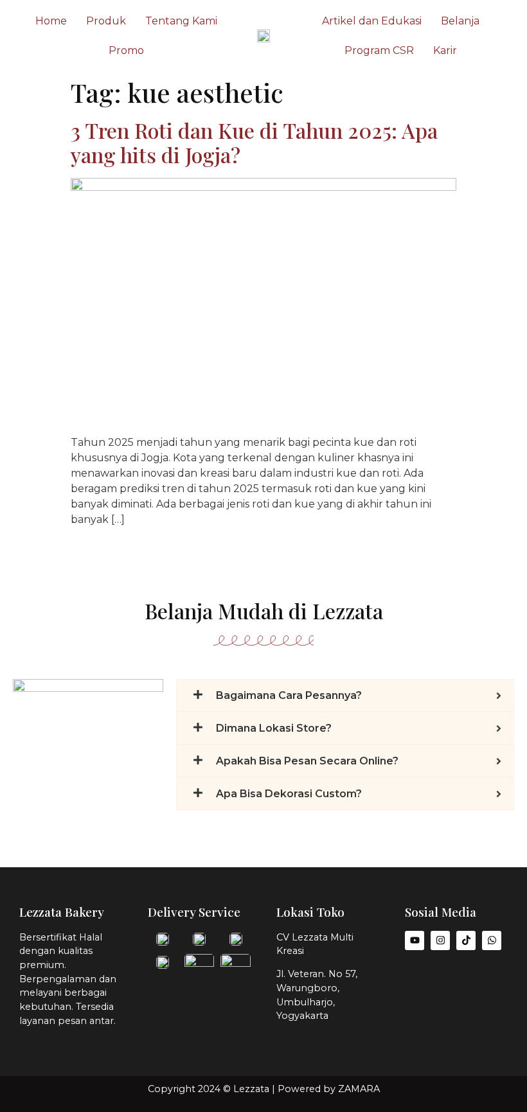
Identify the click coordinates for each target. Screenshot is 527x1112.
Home (51, 21)
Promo (126, 50)
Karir (445, 50)
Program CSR (379, 50)
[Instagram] (440, 940)
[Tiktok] (466, 940)
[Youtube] (414, 940)
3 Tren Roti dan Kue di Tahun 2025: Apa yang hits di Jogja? (254, 142)
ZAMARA (359, 1089)
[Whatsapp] (491, 940)
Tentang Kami (181, 21)
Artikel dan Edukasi (372, 21)
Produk (106, 21)
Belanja (460, 21)
